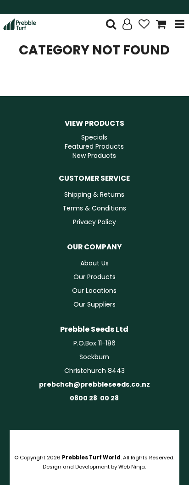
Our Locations (94, 290)
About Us (94, 263)
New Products (94, 155)
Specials (94, 137)
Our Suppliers (94, 304)
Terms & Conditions (94, 208)
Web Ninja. (132, 466)
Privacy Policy (94, 221)
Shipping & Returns (94, 194)
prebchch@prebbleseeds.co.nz (94, 384)
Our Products (94, 276)
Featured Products (94, 146)
